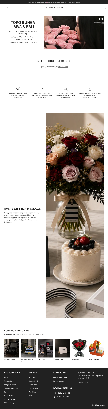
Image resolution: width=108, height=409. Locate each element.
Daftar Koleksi (9, 395)
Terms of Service (10, 399)
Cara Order (33, 385)
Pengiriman (33, 392)
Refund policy (9, 403)
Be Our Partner (58, 381)
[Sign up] (101, 382)
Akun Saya (32, 377)
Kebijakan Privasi (10, 385)
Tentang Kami (9, 381)
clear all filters (63, 67)
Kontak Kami (33, 381)
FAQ (30, 395)
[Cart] (105, 7)
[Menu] (2, 7)
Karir (6, 392)
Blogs (6, 377)
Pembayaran (33, 388)
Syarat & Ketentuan (11, 388)
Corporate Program (60, 377)
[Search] (7, 7)
